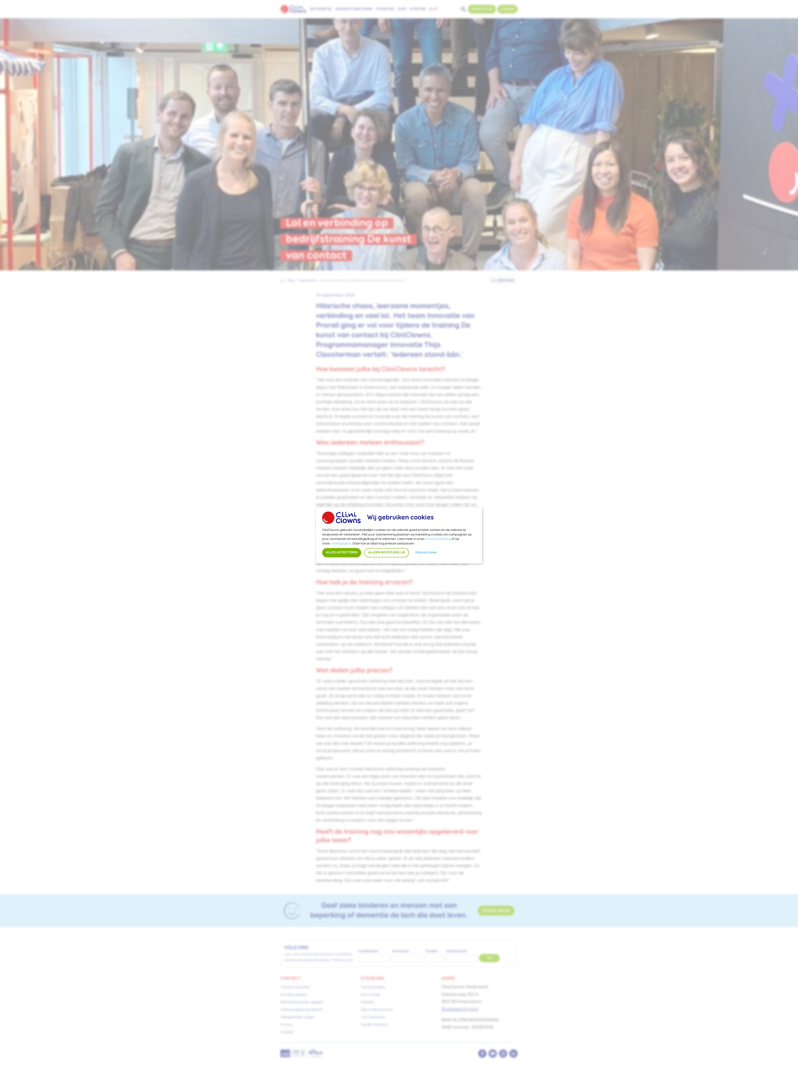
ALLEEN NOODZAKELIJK (386, 552)
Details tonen (426, 552)
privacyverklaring (438, 539)
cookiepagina (340, 543)
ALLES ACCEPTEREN (341, 552)
